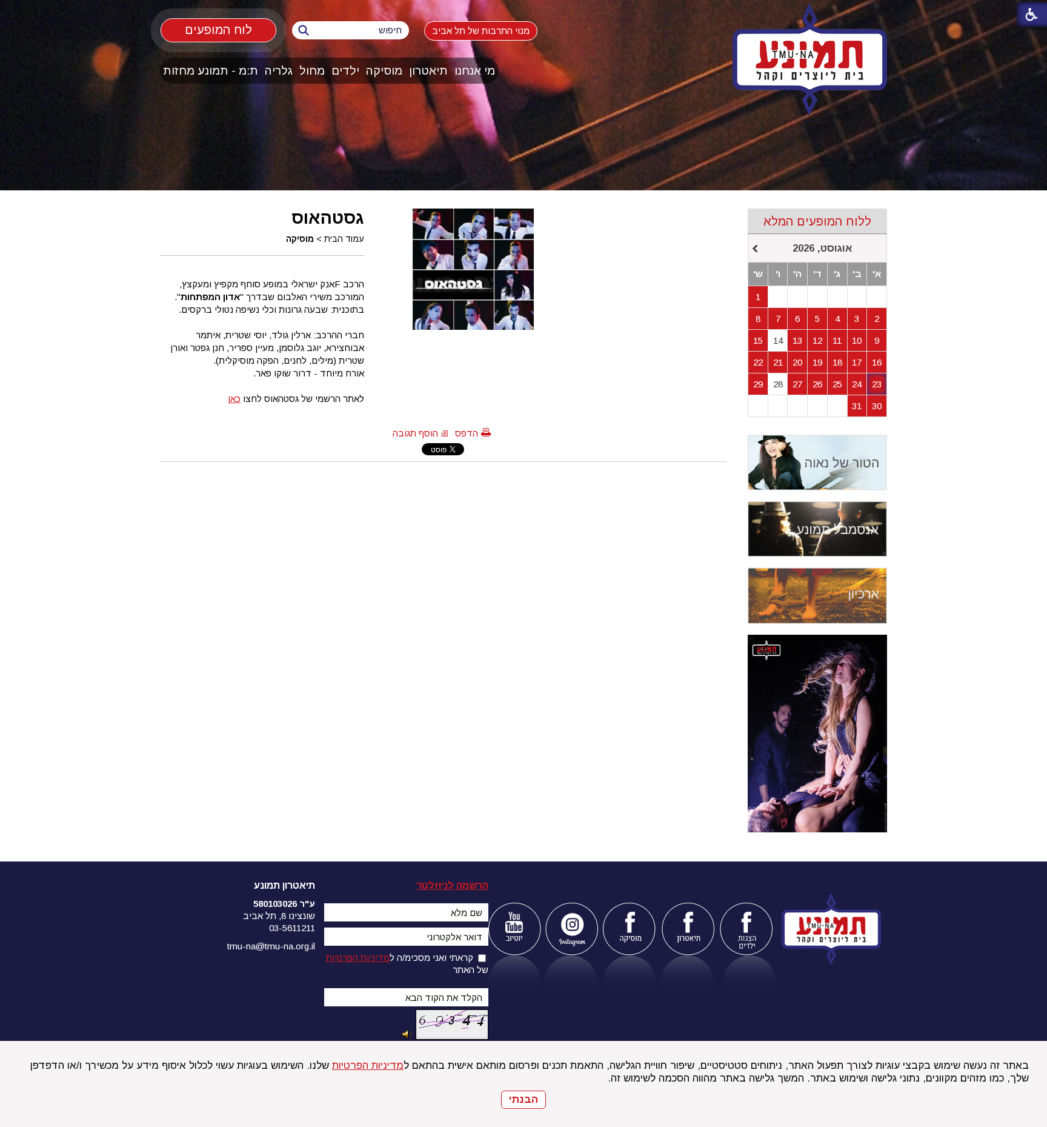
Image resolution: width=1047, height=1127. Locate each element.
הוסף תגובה (415, 433)
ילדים (345, 70)
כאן (234, 398)
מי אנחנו (474, 70)
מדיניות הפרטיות (368, 1065)
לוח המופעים (219, 30)
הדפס (466, 433)
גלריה (279, 70)
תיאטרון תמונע (284, 885)
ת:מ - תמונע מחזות (210, 70)
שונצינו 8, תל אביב (279, 916)
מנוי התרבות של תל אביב (481, 30)
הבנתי (523, 1099)
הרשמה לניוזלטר (452, 885)
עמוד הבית (344, 239)
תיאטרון (428, 70)
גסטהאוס (327, 217)
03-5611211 (292, 928)
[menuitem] (475, 71)
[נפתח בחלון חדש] (514, 929)
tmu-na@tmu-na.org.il (271, 946)
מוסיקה (384, 70)
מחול (312, 70)
